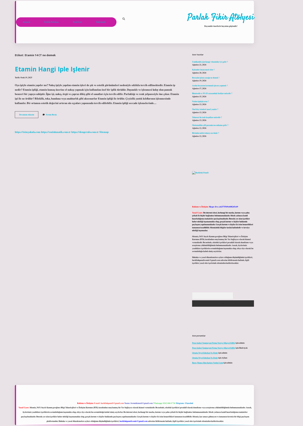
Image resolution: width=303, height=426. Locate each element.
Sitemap (104, 132)
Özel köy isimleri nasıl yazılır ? (205, 109)
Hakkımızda (101, 22)
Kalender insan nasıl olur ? (203, 69)
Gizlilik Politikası (51, 22)
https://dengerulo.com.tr (85, 132)
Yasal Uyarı (77, 22)
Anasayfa (26, 22)
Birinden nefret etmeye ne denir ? (205, 132)
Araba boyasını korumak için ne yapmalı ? (210, 85)
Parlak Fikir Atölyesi (221, 18)
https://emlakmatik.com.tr (56, 132)
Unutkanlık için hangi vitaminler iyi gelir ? (210, 61)
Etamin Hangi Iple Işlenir (52, 69)
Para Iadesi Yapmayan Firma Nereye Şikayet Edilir (213, 342)
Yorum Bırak (51, 114)
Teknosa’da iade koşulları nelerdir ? (207, 117)
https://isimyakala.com (27, 132)
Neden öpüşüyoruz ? (200, 101)
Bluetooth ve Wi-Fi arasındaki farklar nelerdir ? (212, 93)
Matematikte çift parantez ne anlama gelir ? (210, 125)
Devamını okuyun (28, 115)
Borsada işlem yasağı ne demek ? (206, 77)
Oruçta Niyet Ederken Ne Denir (205, 352)
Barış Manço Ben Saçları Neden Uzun (207, 362)
